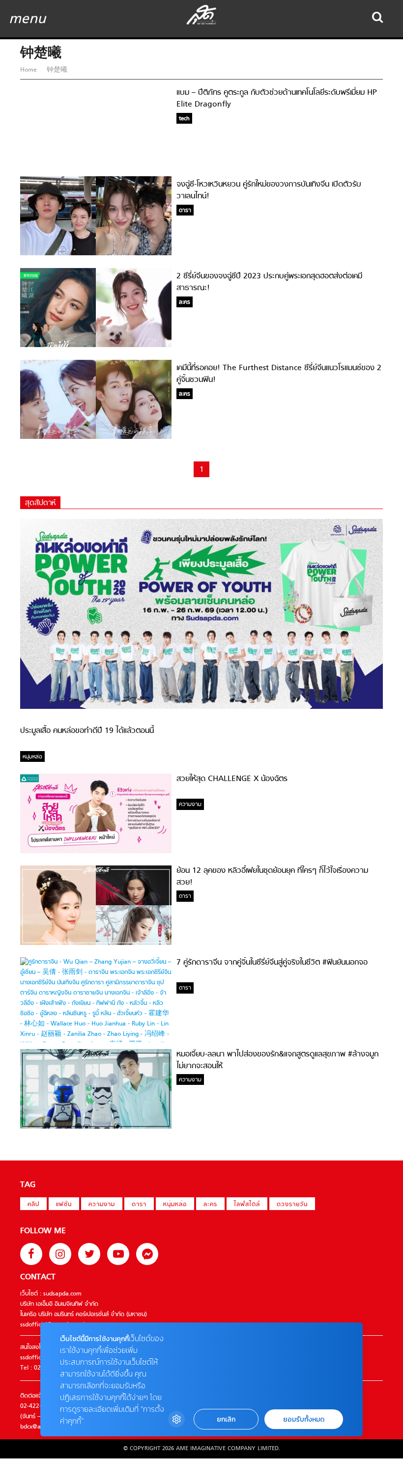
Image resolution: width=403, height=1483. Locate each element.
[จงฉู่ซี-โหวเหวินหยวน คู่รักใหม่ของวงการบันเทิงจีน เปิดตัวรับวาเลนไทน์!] (96, 254)
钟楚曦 (56, 70)
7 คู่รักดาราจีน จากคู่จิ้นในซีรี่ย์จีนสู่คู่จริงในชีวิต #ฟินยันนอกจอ (272, 962)
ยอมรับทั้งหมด (303, 1419)
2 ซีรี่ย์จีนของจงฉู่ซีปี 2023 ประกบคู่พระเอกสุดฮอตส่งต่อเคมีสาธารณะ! (269, 282)
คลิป (33, 1205)
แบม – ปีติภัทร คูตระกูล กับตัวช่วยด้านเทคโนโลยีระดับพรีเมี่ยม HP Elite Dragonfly (276, 98)
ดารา (139, 1205)
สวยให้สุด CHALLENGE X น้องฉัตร (232, 779)
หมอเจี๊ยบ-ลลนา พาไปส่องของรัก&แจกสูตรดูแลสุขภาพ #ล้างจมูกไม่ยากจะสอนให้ (277, 1060)
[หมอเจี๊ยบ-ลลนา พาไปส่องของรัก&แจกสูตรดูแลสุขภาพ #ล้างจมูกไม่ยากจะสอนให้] (96, 1127)
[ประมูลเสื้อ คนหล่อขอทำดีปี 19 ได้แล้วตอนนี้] (201, 707)
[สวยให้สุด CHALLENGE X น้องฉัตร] (96, 852)
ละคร (210, 1205)
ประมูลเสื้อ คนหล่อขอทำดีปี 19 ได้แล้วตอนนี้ (87, 731)
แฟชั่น (64, 1205)
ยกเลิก (226, 1419)
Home (29, 70)
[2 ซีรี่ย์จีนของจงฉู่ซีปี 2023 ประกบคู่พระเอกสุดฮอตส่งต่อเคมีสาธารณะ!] (96, 346)
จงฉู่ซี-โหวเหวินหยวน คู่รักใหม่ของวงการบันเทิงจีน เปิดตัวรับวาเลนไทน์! (268, 190)
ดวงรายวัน (292, 1205)
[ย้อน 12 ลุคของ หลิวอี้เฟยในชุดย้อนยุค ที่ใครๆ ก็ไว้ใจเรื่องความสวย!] (96, 943)
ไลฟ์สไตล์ (247, 1205)
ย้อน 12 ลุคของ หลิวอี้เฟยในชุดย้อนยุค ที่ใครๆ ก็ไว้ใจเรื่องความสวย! (272, 876)
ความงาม (101, 1205)
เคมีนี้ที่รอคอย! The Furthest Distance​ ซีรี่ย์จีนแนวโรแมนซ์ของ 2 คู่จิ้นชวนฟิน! (278, 374)
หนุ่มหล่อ (175, 1205)
